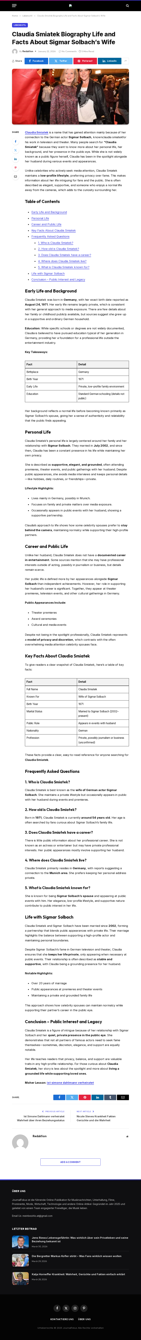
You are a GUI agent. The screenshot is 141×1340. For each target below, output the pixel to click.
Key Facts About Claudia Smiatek (53, 230)
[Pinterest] (15, 167)
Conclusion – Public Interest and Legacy (58, 279)
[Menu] (14, 5)
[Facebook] (15, 141)
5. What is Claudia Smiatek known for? (63, 267)
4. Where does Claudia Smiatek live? (62, 261)
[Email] (15, 176)
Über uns (84, 1319)
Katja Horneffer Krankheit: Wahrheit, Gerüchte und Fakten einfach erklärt (78, 1274)
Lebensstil (20, 25)
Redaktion (28, 51)
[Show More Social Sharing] (125, 61)
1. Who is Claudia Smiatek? (55, 242)
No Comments (69, 51)
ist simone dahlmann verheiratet (70, 1082)
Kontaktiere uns (62, 1319)
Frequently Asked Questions (50, 236)
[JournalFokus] (70, 6)
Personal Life (40, 218)
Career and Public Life (46, 224)
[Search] (127, 5)
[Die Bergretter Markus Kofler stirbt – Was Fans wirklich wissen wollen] (20, 1260)
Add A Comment (70, 1162)
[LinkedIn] (15, 158)
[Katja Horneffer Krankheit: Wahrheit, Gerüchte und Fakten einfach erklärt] (20, 1278)
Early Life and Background (49, 212)
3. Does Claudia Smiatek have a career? (64, 255)
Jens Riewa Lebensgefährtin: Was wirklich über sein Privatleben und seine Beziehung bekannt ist (80, 1239)
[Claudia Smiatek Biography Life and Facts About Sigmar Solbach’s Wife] (70, 96)
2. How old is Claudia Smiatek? (58, 248)
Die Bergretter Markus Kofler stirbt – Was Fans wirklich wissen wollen (76, 1256)
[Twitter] (15, 150)
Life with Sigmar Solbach (48, 273)
